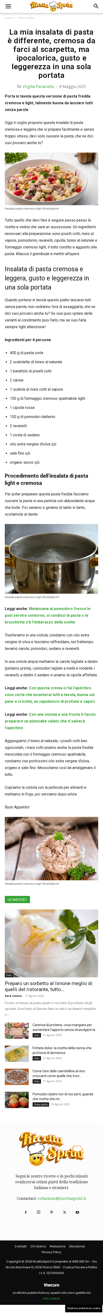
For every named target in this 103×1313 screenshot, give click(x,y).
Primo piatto (26, 18)
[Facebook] (25, 1212)
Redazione (57, 1246)
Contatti (21, 1246)
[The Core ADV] (51, 1287)
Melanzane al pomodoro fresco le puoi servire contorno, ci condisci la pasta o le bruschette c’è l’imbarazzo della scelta (48, 615)
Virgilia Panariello (38, 86)
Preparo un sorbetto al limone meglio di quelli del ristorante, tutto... (48, 986)
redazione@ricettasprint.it (61, 1198)
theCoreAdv (51, 1298)
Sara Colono (13, 996)
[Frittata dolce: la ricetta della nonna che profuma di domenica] (17, 1054)
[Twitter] (64, 1212)
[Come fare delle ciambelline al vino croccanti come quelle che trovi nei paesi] (17, 1077)
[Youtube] (77, 1212)
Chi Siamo (38, 1246)
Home (9, 18)
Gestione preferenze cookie (83, 1308)
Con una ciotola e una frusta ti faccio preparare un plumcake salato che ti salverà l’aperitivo (50, 721)
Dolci (9, 975)
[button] (8, 6)
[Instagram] (38, 1212)
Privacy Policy (51, 1252)
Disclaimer (77, 1246)
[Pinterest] (51, 1212)
